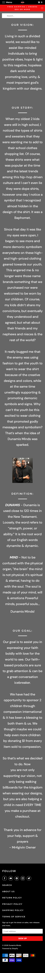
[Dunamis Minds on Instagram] (23, 878)
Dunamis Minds (15, 945)
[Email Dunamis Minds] (29, 878)
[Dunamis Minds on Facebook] (5, 878)
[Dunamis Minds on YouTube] (11, 878)
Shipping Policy (13, 910)
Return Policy (12, 898)
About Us (8, 891)
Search (7, 885)
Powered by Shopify (10, 948)
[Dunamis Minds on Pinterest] (17, 878)
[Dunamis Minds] (22, 2)
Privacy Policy (12, 904)
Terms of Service (13, 917)
